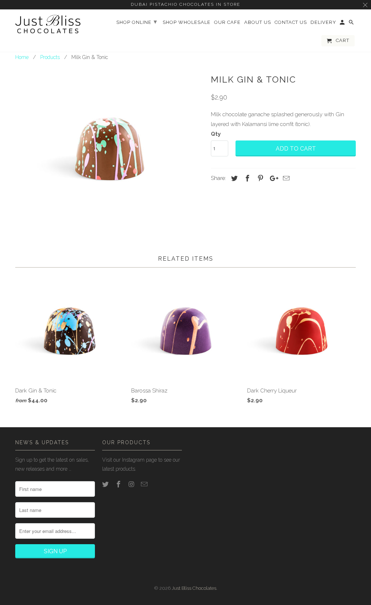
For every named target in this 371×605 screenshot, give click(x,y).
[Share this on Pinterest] (259, 178)
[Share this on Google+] (272, 178)
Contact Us (291, 22)
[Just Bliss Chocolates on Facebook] (119, 484)
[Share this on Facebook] (246, 178)
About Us (257, 22)
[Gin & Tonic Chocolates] (109, 144)
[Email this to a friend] (285, 178)
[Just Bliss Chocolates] (47, 24)
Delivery (323, 22)
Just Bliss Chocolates (194, 588)
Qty (216, 134)
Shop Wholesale (186, 22)
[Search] (352, 24)
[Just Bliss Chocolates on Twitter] (106, 484)
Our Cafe (227, 22)
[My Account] (343, 24)
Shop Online (136, 21)
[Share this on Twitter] (233, 178)
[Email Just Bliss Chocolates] (145, 484)
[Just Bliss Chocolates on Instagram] (132, 484)
